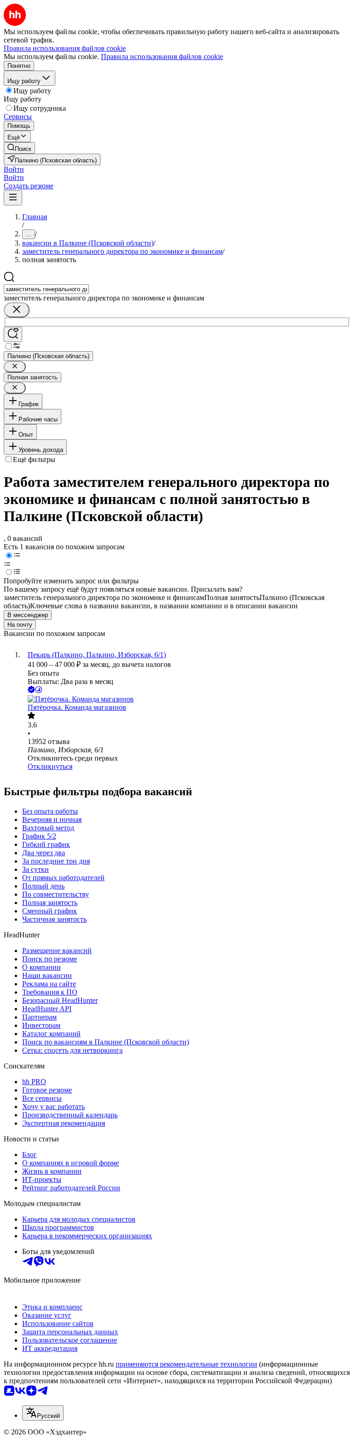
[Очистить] (17, 310)
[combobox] (46, 289)
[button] (14, 169)
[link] (19, 148)
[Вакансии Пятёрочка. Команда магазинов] (186, 699)
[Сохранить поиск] (13, 334)
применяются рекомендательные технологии (186, 1364)
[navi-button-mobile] (13, 197)
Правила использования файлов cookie (162, 56)
